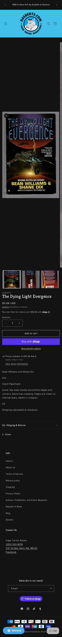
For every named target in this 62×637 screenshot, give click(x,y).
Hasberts (26, 632)
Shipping (5, 307)
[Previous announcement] (5, 5)
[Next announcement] (56, 5)
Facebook (11, 552)
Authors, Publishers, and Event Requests (26, 500)
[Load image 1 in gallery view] (12, 279)
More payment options (31, 348)
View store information (16, 364)
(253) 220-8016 (14, 544)
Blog (8, 513)
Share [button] (8, 434)
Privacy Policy (13, 493)
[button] (6, 23)
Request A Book (14, 506)
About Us (10, 467)
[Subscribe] (51, 588)
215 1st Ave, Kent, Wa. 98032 (21, 548)
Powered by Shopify (38, 632)
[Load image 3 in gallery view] (50, 279)
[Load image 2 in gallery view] (31, 279)
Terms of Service (14, 474)
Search (9, 461)
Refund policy (13, 480)
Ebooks (9, 519)
